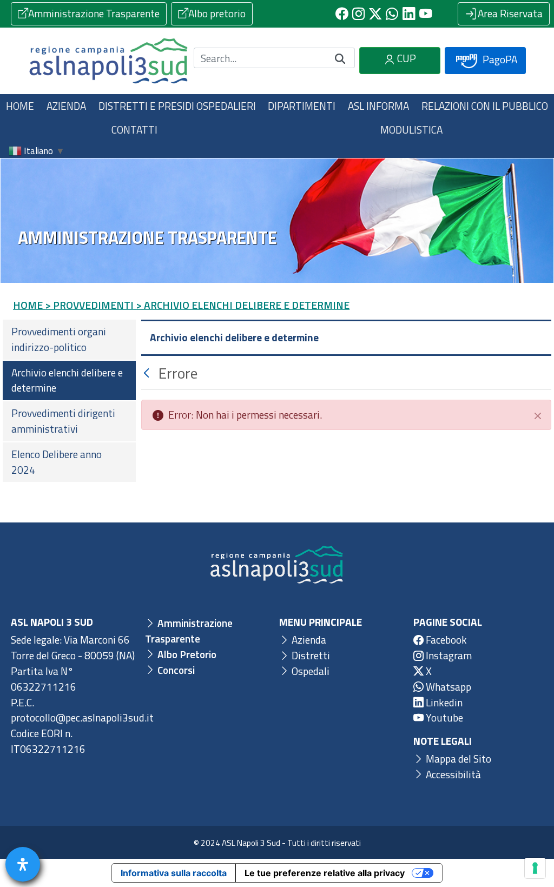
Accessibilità (452, 774)
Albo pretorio (217, 13)
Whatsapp (447, 686)
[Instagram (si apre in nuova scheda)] (358, 13)
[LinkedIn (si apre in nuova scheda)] (409, 13)
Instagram (448, 655)
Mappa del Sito (457, 758)
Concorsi (175, 670)
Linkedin (443, 702)
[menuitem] (69, 340)
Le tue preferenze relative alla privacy (325, 873)
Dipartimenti (301, 106)
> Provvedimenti (89, 305)
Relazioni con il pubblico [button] (484, 106)
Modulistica (411, 129)
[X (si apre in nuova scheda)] (375, 13)
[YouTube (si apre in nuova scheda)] (425, 13)
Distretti (309, 655)
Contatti (134, 129)
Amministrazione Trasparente (94, 13)
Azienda (307, 639)
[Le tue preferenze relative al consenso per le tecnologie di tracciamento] (535, 868)
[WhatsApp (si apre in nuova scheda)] (392, 13)
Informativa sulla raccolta (174, 873)
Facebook (445, 639)
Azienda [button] (66, 106)
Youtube (443, 717)
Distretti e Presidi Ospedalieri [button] (177, 106)
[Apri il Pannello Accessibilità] (22, 864)
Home (20, 106)
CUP (405, 58)
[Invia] (340, 58)
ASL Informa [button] (378, 106)
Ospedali (309, 671)
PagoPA (498, 59)
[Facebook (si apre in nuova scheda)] (341, 13)
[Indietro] (148, 373)
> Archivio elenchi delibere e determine (242, 305)
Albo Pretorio (185, 654)
